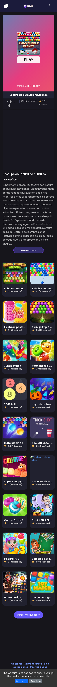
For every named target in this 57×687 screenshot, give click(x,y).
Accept (21, 681)
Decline (35, 681)
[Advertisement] (28, 140)
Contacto (16, 663)
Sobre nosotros (33, 663)
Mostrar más (28, 250)
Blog (46, 663)
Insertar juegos (38, 666)
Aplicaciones (20, 666)
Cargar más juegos (28, 614)
